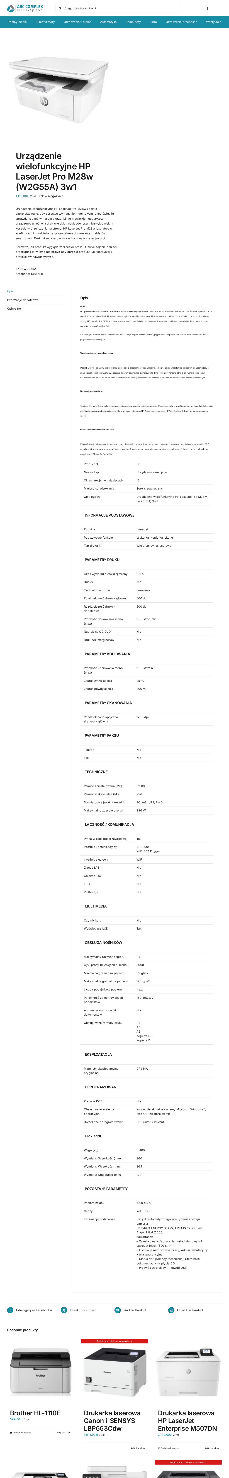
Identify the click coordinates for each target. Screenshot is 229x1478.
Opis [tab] (10, 291)
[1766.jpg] (58, 90)
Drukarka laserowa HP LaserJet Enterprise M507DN (187, 1420)
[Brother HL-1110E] (40, 1372)
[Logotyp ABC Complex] (25, 6)
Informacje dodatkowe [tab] (22, 300)
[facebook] (207, 8)
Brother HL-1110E (35, 1413)
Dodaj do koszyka (22, 1432)
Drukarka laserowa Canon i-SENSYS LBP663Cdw (112, 1420)
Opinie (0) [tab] (14, 308)
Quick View (65, 1432)
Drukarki (37, 274)
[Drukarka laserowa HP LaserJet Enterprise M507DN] (188, 1372)
